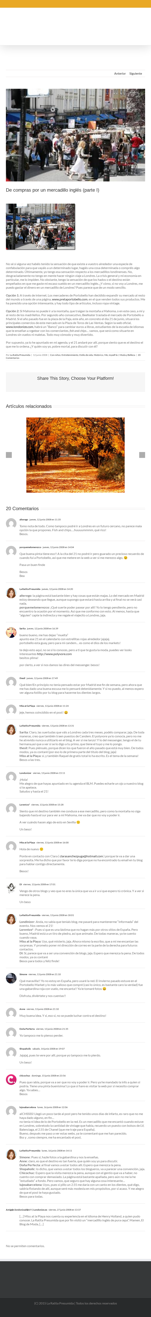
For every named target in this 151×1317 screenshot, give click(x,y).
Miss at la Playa (27, 705)
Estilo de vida (86, 354)
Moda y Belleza (127, 354)
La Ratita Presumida (20, 354)
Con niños (55, 354)
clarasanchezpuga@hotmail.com (81, 856)
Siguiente (135, 73)
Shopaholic (25, 1048)
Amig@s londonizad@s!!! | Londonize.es (26, 1209)
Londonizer (25, 773)
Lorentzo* (24, 804)
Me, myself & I (111, 354)
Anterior (120, 73)
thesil (22, 678)
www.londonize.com (19, 327)
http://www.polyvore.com (54, 654)
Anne (22, 1009)
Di (20, 884)
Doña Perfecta (27, 1028)
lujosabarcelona (27, 1107)
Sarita (22, 628)
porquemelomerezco (30, 547)
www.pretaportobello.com (69, 299)
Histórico (98, 354)
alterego (23, 519)
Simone (23, 974)
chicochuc (24, 1075)
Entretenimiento (70, 354)
